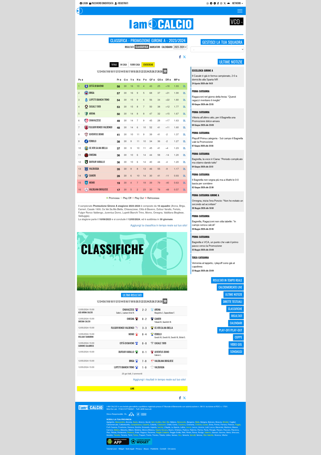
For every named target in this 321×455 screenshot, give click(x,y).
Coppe (238, 337)
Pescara (226, 429)
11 (114, 71)
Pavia (206, 429)
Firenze (231, 424)
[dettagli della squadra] (184, 86)
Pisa (108, 432)
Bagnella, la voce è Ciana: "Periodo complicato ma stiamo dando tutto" (217, 161)
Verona (199, 435)
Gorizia (138, 427)
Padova (186, 429)
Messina (124, 429)
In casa (123, 64)
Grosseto (145, 427)
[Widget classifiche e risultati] (141, 441)
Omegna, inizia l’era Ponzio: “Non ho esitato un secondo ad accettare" (217, 202)
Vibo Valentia (208, 435)
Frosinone (122, 427)
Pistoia (113, 432)
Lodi (206, 427)
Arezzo (141, 422)
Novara (165, 429)
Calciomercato (112, 424)
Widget (121, 448)
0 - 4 (144, 334)
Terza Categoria (200, 257)
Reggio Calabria (162, 432)
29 (161, 71)
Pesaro (219, 429)
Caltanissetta (124, 424)
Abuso (146, 448)
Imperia (153, 427)
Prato (137, 432)
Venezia (185, 435)
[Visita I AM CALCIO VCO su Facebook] (218, 3)
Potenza (130, 432)
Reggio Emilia (175, 432)
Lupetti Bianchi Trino (99, 99)
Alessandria (120, 422)
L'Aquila (167, 427)
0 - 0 (144, 343)
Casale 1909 (95, 106)
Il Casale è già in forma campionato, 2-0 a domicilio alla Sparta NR (214, 77)
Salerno (208, 432)
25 (150, 71)
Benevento (181, 422)
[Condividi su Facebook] (179, 56)
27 (156, 71)
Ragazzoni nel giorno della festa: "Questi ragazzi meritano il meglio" (214, 98)
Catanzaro (161, 424)
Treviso (155, 435)
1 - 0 (144, 367)
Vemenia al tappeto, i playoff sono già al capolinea (213, 265)
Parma (200, 429)
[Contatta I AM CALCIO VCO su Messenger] (215, 3)
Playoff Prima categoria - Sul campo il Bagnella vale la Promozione (217, 140)
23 (145, 71)
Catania (153, 424)
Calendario (167, 47)
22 (142, 71)
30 (165, 71)
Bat (168, 422)
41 (118, 135)
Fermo (217, 424)
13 (119, 71)
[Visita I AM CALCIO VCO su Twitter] (225, 3)
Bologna (203, 422)
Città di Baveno (96, 86)
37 (118, 148)
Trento (148, 435)
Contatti (163, 448)
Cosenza (182, 424)
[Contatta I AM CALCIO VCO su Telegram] (211, 3)
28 (158, 71)
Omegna (92, 154)
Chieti (169, 424)
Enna (211, 424)
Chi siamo (172, 448)
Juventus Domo (96, 134)
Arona (92, 113)
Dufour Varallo (97, 161)
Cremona (190, 424)
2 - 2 (144, 309)
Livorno (201, 427)
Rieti (183, 432)
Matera (117, 429)
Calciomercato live (230, 287)
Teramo (124, 435)
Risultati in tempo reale (227, 280)
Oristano (178, 429)
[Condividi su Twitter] (184, 56)
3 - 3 (144, 328)
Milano (131, 429)
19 (134, 71)
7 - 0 (144, 361)
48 (118, 128)
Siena (228, 432)
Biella (197, 422)
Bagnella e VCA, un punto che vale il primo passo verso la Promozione (215, 244)
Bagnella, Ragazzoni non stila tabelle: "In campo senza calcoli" (214, 223)
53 (118, 107)
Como (174, 424)
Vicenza (217, 435)
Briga (91, 92)
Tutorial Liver (111, 448)
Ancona (129, 422)
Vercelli (192, 435)
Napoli (157, 429)
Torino (135, 435)
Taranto (117, 435)
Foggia (237, 424)
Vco (179, 435)
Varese (174, 435)
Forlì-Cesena (111, 427)
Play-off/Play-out (230, 330)
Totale (114, 64)
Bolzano (211, 422)
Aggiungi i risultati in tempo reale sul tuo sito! (159, 379)
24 (147, 71)
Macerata (219, 427)
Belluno (173, 422)
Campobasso (136, 424)
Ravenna (151, 432)
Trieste (162, 435)
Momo (92, 182)
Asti (152, 422)
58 (118, 86)
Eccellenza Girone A (202, 70)
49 (118, 121)
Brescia (219, 422)
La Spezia (175, 427)
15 (124, 71)
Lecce (188, 427)
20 (137, 71)
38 (118, 141)
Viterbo (225, 435)
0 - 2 (144, 319)
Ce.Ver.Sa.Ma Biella (98, 148)
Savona (222, 432)
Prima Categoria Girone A (205, 195)
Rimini (188, 432)
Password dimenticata (102, 3)
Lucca (212, 427)
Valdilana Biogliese (98, 189)
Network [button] (236, 3)
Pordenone (121, 432)
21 (140, 71)
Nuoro (171, 429)
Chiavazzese (95, 120)
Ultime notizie (233, 294)
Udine (168, 435)
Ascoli (147, 422)
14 (122, 71)
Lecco (194, 427)
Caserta (146, 424)
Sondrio (109, 435)
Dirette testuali (232, 301)
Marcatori (155, 47)
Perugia (212, 429)
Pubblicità (154, 448)
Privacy (139, 448)
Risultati (129, 47)
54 (118, 100)
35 (118, 169)
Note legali (130, 448)
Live (132, 388)
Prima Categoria (200, 91)
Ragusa (143, 432)
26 (153, 71)
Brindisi (226, 422)
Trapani (142, 435)
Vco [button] (236, 21)
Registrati (123, 3)
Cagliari (233, 422)
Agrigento (110, 422)
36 (118, 155)
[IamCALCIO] (91, 407)
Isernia (160, 427)
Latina (182, 427)
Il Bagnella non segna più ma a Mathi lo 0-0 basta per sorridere (215, 181)
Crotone (198, 424)
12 (117, 71)
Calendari (236, 323)
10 (112, 71)
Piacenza (235, 429)
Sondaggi (236, 351)
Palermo (193, 429)
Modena (138, 429)
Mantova (227, 427)
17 (129, 71)
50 (118, 114)
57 (118, 93)
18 (132, 71)
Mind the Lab (111, 409)
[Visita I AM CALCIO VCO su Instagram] (221, 3)
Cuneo (205, 424)
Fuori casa (135, 64)
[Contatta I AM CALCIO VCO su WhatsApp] (208, 3)
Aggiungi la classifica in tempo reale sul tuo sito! (158, 225)
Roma (194, 432)
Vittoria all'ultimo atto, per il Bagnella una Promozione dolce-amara (213, 119)
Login (85, 3)
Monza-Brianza (148, 429)
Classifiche (235, 309)
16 (127, 71)
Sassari (215, 432)
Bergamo (190, 422)
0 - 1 (144, 352)
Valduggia (94, 168)
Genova (130, 427)
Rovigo (201, 432)
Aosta (135, 422)
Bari (164, 422)
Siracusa (235, 432)
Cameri (92, 175)
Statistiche (148, 64)
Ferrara (224, 424)
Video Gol (236, 344)
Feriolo (92, 141)
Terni (130, 435)
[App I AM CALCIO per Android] (228, 3)
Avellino (158, 422)
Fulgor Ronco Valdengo (100, 127)
